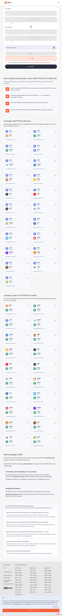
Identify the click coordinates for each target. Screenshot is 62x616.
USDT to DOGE (18, 575)
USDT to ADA (33, 572)
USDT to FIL (33, 589)
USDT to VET (18, 587)
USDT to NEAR (18, 584)
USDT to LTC (18, 577)
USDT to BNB (47, 570)
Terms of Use (31, 62)
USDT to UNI (18, 580)
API (4, 568)
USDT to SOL (47, 572)
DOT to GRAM (47, 592)
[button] (32, 58)
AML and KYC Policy (9, 584)
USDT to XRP (18, 572)
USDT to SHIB (47, 575)
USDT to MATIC (33, 577)
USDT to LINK (33, 580)
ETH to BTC (47, 568)
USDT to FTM (47, 582)
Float (30, 58)
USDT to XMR (18, 582)
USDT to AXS (47, 587)
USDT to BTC (18, 568)
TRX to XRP (18, 592)
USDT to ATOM (48, 580)
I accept (31, 610)
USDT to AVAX (47, 577)
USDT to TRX (18, 589)
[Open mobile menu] (58, 3)
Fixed (31, 53)
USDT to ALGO (33, 584)
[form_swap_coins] (31, 26)
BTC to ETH (32, 570)
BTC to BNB (18, 570)
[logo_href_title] (9, 2)
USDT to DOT (33, 575)
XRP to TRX (32, 592)
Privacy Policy (47, 62)
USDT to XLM (47, 584)
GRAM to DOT (18, 594)
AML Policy (38, 62)
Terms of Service (8, 575)
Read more (55, 606)
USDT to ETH (33, 568)
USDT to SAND (33, 587)
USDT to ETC (47, 589)
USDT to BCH (33, 582)
